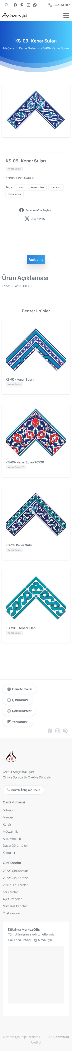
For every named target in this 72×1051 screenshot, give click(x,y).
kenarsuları (14, 194)
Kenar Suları (27, 48)
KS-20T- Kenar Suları (21, 628)
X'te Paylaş (38, 218)
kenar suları (37, 187)
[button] (63, 90)
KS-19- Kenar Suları (19, 545)
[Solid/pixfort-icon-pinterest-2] (65, 730)
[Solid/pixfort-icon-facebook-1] (50, 730)
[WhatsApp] (35, 5)
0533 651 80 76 (62, 5)
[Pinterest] (22, 5)
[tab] (36, 259)
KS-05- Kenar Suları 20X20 (25, 462)
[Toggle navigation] (66, 15)
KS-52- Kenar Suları (20, 379)
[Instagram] (28, 5)
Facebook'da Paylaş (38, 210)
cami (20, 187)
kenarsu (55, 187)
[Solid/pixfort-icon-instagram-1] (57, 730)
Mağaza (8, 48)
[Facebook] (15, 5)
